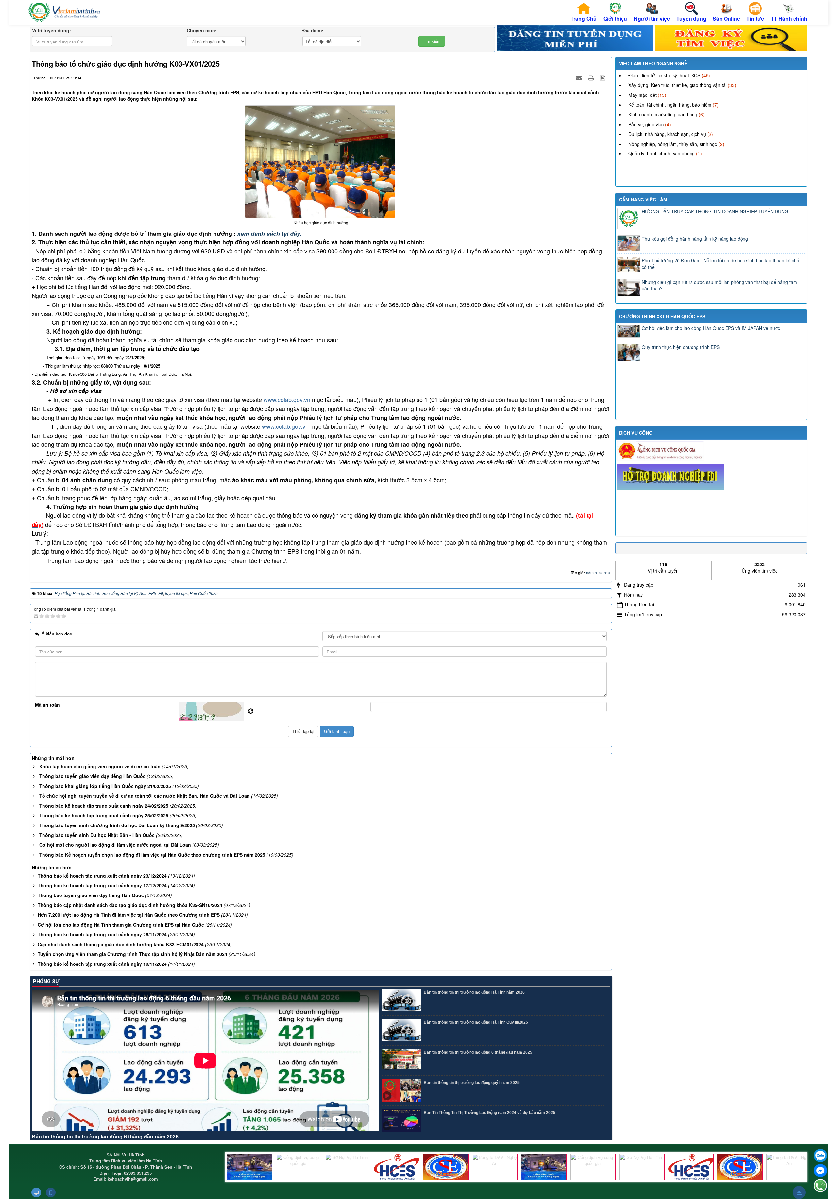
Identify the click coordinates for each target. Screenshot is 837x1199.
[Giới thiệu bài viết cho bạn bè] (580, 77)
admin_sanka (598, 572)
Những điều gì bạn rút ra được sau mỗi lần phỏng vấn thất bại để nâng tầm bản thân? (719, 285)
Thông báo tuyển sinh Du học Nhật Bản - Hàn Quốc (97, 835)
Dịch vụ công (636, 432)
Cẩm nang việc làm (643, 199)
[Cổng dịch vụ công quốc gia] (298, 1167)
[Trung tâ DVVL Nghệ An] (494, 1167)
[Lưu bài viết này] (603, 77)
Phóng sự (45, 981)
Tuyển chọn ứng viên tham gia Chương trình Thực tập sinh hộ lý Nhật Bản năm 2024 (132, 954)
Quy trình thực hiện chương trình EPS (681, 347)
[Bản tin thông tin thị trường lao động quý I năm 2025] (401, 1090)
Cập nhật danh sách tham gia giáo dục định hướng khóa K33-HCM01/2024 (121, 944)
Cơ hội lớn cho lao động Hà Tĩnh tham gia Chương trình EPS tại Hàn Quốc (121, 924)
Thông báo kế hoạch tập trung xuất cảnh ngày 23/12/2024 (102, 875)
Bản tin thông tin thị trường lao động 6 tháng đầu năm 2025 (478, 1052)
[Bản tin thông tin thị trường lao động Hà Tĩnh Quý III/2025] (401, 1030)
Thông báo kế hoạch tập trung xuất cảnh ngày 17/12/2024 (102, 885)
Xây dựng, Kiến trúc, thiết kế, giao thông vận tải (677, 85)
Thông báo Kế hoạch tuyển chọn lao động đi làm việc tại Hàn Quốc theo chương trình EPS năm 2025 (152, 854)
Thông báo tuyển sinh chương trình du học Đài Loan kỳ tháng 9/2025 (117, 825)
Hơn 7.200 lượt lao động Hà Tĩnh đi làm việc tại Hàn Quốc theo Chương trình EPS (129, 915)
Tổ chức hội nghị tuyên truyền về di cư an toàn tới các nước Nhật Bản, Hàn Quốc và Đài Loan (144, 795)
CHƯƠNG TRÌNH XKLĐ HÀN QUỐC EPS (662, 316)
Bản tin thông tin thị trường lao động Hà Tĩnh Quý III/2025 (476, 1022)
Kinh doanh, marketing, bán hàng (662, 114)
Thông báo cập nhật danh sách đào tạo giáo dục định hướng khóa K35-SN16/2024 (130, 905)
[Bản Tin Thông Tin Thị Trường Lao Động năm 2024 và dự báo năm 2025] (401, 1120)
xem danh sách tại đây (268, 233)
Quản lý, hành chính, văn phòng (661, 153)
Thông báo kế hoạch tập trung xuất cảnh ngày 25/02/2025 (103, 815)
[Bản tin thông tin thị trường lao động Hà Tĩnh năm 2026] (401, 1000)
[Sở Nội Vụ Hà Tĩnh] (347, 1167)
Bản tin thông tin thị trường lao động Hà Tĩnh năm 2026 (474, 992)
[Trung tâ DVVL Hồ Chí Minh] (445, 1167)
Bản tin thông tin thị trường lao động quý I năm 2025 (472, 1082)
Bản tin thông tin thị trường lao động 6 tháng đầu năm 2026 (105, 1136)
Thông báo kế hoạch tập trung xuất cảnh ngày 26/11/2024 (102, 934)
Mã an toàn (47, 705)
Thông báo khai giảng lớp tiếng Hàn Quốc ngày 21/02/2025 (105, 786)
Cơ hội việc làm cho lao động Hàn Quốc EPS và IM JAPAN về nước (711, 328)
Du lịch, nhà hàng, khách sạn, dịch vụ (667, 134)
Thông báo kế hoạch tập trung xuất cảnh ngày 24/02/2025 (103, 805)
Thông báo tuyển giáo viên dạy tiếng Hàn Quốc (92, 776)
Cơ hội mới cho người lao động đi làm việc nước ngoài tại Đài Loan (115, 845)
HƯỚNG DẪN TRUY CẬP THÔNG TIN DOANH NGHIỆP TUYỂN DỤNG (715, 211)
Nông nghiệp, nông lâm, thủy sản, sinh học (672, 144)
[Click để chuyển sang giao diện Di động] (51, 1192)
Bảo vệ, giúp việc (646, 124)
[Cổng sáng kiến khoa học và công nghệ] (249, 1167)
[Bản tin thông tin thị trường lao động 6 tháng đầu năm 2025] (401, 1060)
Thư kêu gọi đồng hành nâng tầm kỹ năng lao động (695, 238)
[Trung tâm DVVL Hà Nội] (396, 1167)
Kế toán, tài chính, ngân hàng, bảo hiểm (669, 104)
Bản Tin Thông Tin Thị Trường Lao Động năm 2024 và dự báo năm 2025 (489, 1112)
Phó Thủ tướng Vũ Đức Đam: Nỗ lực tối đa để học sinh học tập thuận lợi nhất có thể (721, 263)
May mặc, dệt (642, 95)
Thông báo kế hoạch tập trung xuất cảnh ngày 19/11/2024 (102, 964)
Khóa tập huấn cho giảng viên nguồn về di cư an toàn (100, 766)
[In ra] (591, 77)
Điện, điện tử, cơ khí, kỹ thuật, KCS (664, 75)
